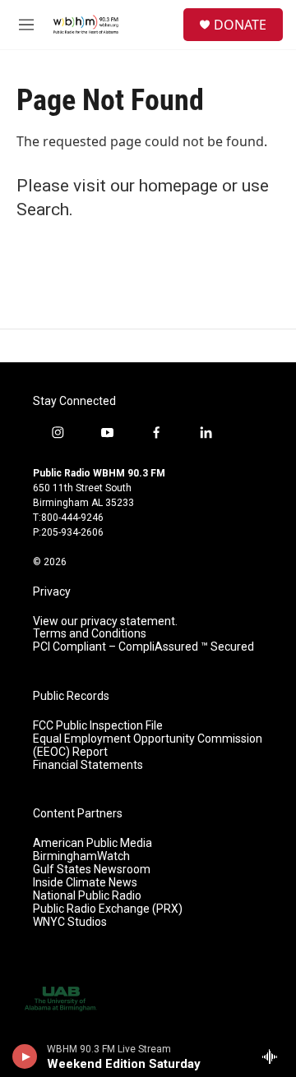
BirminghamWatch (81, 856)
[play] (25, 1056)
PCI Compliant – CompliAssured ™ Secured (143, 647)
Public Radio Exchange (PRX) (108, 909)
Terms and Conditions (89, 634)
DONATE (240, 24)
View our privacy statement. (105, 621)
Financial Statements (88, 765)
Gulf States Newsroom (91, 869)
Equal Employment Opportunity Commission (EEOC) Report (147, 745)
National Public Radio (87, 896)
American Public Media (92, 843)
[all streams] (274, 1056)
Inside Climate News (85, 883)
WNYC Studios (70, 922)
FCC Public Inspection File (98, 726)
